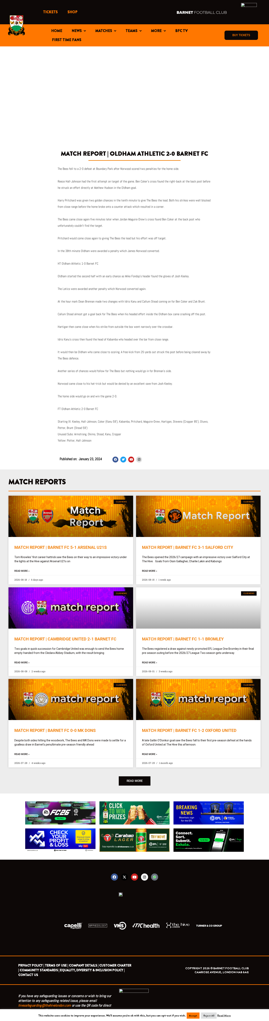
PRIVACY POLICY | (31, 965)
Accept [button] (193, 1015)
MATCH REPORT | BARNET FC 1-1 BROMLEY (183, 639)
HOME (56, 30)
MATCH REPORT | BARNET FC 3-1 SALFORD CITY (187, 547)
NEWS (77, 30)
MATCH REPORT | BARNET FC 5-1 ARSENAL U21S (60, 547)
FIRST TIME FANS (66, 39)
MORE (156, 30)
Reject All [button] (208, 1015)
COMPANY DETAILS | (83, 965)
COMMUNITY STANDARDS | (39, 970)
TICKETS (50, 12)
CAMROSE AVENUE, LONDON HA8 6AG (222, 972)
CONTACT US (28, 975)
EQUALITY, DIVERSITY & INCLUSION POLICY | (92, 970)
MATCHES (103, 30)
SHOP (72, 12)
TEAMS (131, 30)
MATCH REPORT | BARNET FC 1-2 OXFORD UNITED (189, 730)
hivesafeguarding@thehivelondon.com (44, 1005)
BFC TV (181, 30)
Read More (224, 1015)
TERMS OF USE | (56, 965)
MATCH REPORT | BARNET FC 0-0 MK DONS (55, 730)
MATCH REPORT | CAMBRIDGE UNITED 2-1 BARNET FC (65, 639)
